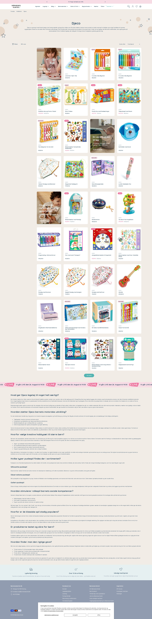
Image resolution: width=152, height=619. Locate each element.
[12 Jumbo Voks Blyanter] (129, 60)
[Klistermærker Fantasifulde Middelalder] (76, 131)
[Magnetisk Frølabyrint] (76, 168)
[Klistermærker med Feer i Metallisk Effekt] (129, 239)
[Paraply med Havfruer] (102, 276)
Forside (13, 11)
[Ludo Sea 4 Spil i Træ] (76, 60)
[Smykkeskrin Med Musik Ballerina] (49, 312)
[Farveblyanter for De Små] (49, 131)
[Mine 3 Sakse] (76, 95)
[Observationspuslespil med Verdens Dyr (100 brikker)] (76, 312)
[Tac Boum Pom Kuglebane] (129, 204)
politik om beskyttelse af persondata (53, 611)
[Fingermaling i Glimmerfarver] (49, 239)
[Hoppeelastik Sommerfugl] (129, 349)
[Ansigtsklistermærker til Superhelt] (102, 239)
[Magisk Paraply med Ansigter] (76, 276)
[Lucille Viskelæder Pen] (129, 168)
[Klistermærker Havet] (49, 349)
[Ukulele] (129, 276)
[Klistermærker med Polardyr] (76, 204)
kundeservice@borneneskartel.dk (21, 591)
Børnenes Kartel (19, 615)
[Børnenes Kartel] (14, 385)
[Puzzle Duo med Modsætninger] (102, 95)
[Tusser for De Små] (129, 312)
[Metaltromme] (102, 204)
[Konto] (133, 6)
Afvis (98, 615)
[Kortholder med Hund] (129, 131)
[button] (47, 2)
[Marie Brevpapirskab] (102, 168)
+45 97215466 (16, 594)
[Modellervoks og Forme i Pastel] (49, 95)
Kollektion (19, 11)
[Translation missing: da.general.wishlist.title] (137, 6)
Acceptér (75, 615)
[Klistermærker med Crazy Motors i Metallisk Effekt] (102, 349)
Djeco (66, 74)
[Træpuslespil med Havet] (129, 95)
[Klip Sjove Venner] (76, 349)
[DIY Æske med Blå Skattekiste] (102, 312)
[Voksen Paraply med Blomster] (49, 168)
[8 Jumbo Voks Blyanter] (102, 60)
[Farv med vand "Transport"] (76, 239)
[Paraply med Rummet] (49, 276)
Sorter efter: (122, 44)
